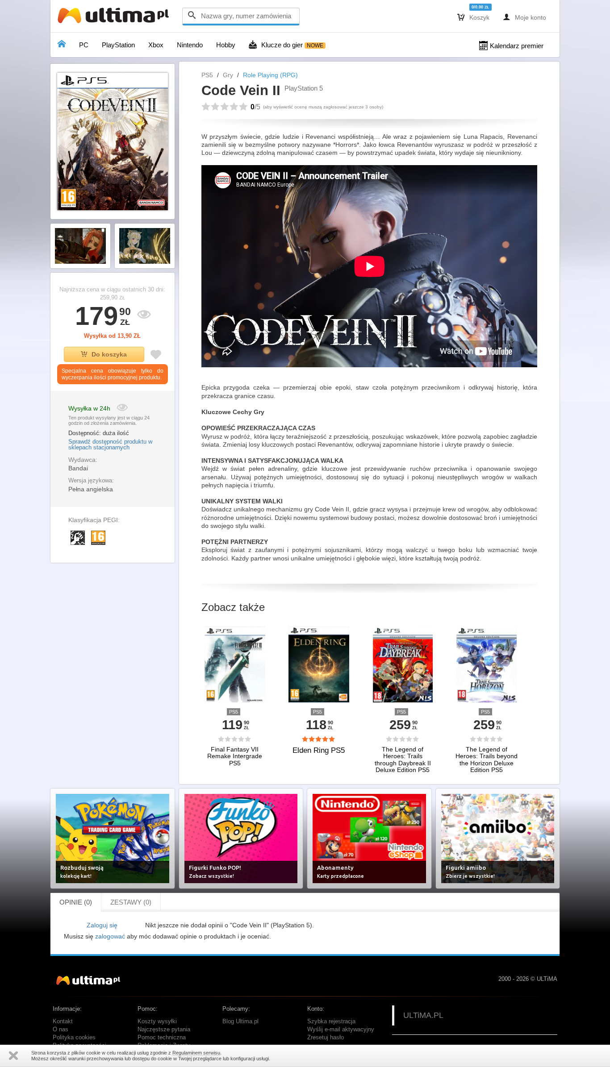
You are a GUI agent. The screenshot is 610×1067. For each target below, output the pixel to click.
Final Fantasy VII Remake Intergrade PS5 (234, 756)
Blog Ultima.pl (240, 1021)
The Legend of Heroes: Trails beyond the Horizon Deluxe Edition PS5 (486, 759)
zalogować (110, 936)
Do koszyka (109, 354)
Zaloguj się (102, 925)
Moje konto (524, 17)
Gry (228, 75)
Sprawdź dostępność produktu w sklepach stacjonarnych (110, 445)
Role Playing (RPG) (270, 75)
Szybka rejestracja (331, 1021)
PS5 (207, 75)
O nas (60, 1029)
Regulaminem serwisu (196, 1052)
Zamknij (13, 1055)
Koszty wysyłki (157, 1021)
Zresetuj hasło (325, 1037)
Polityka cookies (74, 1037)
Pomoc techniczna (162, 1037)
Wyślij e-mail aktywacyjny (340, 1029)
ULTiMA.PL (423, 1015)
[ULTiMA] (115, 18)
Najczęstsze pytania (164, 1029)
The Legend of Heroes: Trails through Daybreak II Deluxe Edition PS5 (403, 759)
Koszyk (473, 17)
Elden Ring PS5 (318, 750)
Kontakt (63, 1021)
